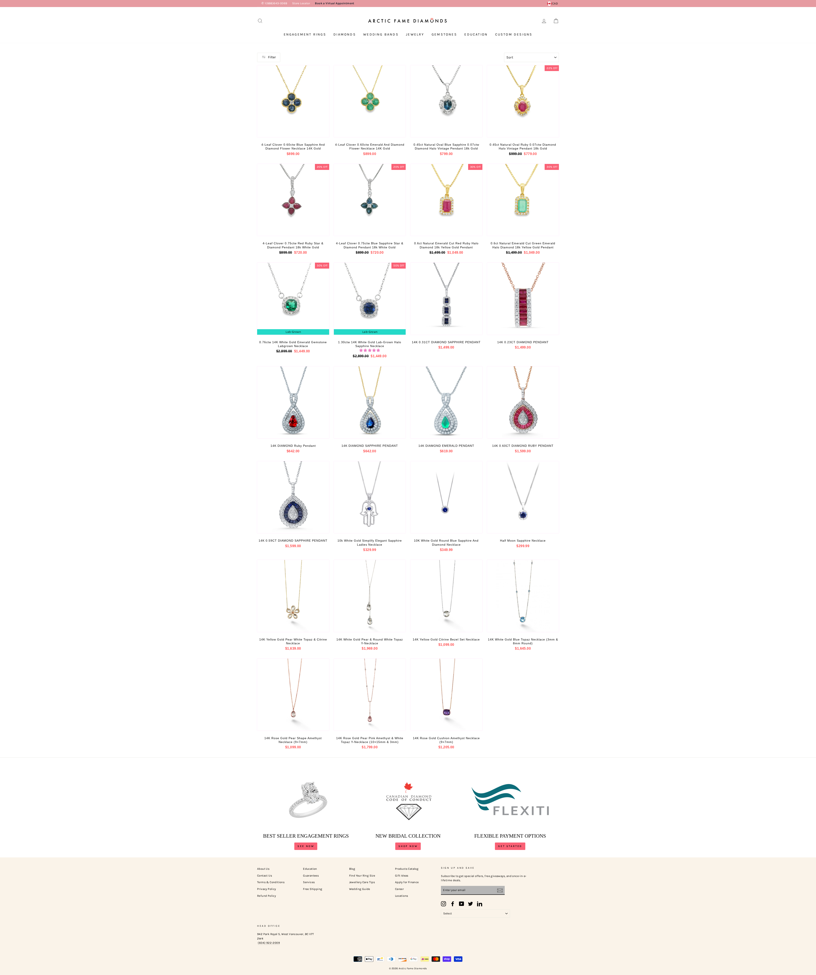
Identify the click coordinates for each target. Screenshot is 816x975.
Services (309, 882)
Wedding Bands (381, 34)
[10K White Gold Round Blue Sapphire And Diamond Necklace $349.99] (446, 497)
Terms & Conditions (271, 882)
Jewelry (415, 34)
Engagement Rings (305, 34)
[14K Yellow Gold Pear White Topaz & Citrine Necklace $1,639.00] (293, 596)
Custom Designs (514, 34)
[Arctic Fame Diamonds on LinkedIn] (479, 903)
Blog (352, 868)
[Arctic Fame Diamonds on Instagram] (443, 903)
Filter (272, 57)
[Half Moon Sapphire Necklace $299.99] (523, 497)
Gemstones (444, 34)
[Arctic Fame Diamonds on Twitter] (470, 903)
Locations (401, 895)
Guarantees (311, 875)
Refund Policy (266, 895)
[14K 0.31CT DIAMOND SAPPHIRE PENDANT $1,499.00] (446, 299)
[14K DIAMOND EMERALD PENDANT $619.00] (446, 402)
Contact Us (264, 875)
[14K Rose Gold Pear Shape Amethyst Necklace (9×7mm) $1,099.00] (293, 695)
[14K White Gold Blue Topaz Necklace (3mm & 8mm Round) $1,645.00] (523, 596)
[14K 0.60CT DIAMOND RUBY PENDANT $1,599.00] (523, 402)
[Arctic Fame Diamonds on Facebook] (452, 903)
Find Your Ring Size (362, 875)
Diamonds (344, 34)
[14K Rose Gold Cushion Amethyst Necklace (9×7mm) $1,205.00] (446, 695)
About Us (263, 868)
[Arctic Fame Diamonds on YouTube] (461, 903)
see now (306, 846)
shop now (408, 846)
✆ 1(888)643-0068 (274, 3)
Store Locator (301, 3)
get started (510, 846)
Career (399, 889)
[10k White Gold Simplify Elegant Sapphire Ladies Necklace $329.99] (370, 497)
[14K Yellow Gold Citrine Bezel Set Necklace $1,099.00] (446, 596)
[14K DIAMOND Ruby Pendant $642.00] (293, 402)
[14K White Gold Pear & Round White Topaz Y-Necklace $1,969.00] (370, 596)
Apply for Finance (407, 882)
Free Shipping (312, 889)
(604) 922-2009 (269, 942)
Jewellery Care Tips (362, 882)
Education (476, 34)
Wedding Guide (359, 889)
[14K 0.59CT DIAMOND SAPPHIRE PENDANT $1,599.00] (293, 497)
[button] (369, 350)
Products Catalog (406, 868)
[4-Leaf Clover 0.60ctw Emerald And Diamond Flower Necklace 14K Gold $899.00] (370, 101)
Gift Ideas (401, 875)
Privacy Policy (266, 889)
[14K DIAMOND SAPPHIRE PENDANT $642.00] (370, 402)
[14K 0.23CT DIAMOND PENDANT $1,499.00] (523, 299)
